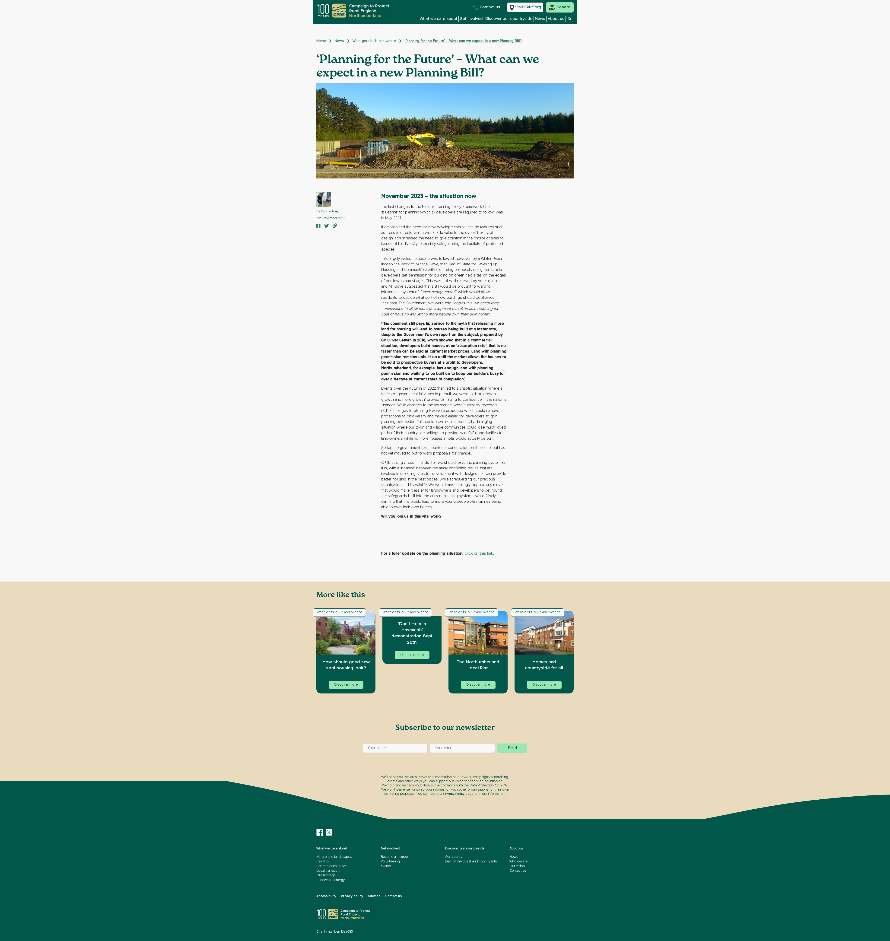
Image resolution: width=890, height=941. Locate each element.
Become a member (395, 856)
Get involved (471, 19)
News (540, 19)
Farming (322, 861)
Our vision (517, 866)
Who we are (518, 861)
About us (556, 19)
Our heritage (326, 875)
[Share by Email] (335, 226)
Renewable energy (330, 880)
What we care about (438, 19)
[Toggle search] (569, 20)
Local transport (328, 870)
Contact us (490, 7)
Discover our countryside (508, 19)
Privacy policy (352, 896)
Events (386, 866)
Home (321, 41)
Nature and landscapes (334, 856)
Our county (453, 856)
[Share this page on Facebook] (318, 226)
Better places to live (331, 866)
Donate (563, 7)
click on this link (479, 554)
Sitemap (374, 896)
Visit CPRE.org (528, 7)
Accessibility (326, 896)
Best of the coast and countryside (471, 861)
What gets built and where (374, 41)
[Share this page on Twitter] (326, 226)
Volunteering (390, 861)
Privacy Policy (453, 793)
